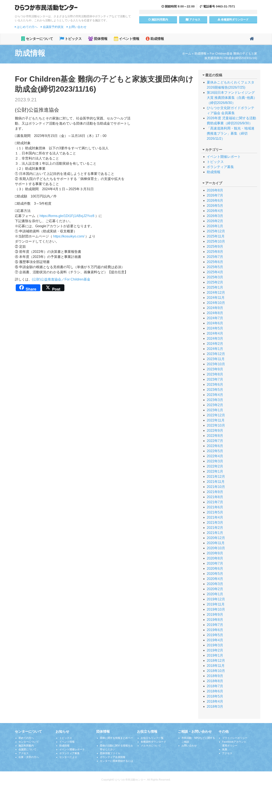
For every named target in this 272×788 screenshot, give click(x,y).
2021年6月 (215, 507)
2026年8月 (215, 190)
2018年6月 (215, 691)
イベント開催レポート (224, 156)
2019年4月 (215, 640)
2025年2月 (215, 282)
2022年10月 (216, 425)
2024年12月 (216, 292)
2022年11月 (216, 420)
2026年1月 (215, 226)
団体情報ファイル (110, 753)
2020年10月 (216, 548)
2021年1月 (215, 533)
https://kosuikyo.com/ (68, 236)
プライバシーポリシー (235, 737)
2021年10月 (216, 487)
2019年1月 (215, 655)
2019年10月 (216, 609)
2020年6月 (215, 568)
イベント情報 (128, 38)
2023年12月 (216, 354)
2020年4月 (215, 579)
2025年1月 (215, 287)
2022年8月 (215, 435)
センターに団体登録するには (116, 760)
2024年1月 (215, 349)
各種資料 (234, 19)
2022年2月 (215, 466)
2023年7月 (215, 379)
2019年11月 (216, 604)
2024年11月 (216, 297)
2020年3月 (215, 584)
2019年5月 (215, 635)
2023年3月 (215, 400)
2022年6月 (215, 446)
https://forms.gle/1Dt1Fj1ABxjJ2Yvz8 (67, 216)
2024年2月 (215, 343)
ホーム (186, 53)
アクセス (194, 19)
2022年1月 (215, 471)
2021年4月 (215, 517)
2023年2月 (215, 405)
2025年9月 (215, 246)
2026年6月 (215, 200)
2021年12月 (216, 476)
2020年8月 (215, 558)
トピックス (73, 38)
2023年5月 (215, 389)
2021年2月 (215, 527)
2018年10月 (216, 671)
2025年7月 (215, 257)
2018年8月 (215, 681)
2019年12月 (216, 599)
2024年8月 (215, 313)
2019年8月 (215, 619)
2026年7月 (215, 195)
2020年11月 (216, 543)
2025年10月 (216, 241)
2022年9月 (215, 430)
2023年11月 (216, 359)
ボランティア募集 (220, 167)
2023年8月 (215, 374)
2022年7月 (215, 441)
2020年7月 (215, 563)
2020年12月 (216, 538)
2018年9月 (215, 676)
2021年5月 (215, 512)
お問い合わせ (77, 27)
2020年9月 (215, 553)
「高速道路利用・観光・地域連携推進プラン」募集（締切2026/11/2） (230, 133)
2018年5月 (215, 696)
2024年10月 (216, 303)
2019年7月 (215, 625)
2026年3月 (215, 216)
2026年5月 (215, 205)
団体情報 (100, 38)
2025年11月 (216, 236)
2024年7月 (215, 318)
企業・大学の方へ (28, 757)
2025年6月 (215, 262)
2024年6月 (215, 323)
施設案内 (159, 19)
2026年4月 (215, 211)
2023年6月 (215, 384)
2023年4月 (215, 395)
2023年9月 (215, 369)
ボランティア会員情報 (112, 757)
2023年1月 (215, 410)
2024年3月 (215, 338)
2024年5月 (215, 328)
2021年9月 (215, 492)
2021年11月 (216, 481)
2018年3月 (215, 706)
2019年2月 (215, 650)
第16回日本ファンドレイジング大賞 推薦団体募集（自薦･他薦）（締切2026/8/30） (232, 98)
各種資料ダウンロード (153, 741)
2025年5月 (215, 267)
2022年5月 (215, 451)
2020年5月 (215, 573)
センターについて (39, 38)
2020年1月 (215, 594)
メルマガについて (151, 745)
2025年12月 (216, 231)
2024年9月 (215, 308)
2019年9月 (215, 614)
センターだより (68, 757)
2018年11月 (216, 665)
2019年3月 (215, 645)
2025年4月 (215, 272)
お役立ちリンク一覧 (152, 737)
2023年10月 (216, 364)
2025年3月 (215, 277)
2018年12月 (216, 660)
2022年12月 (216, 415)
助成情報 (157, 38)
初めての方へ (26, 737)
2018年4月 (215, 701)
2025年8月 (215, 251)
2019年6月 (215, 630)
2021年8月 (215, 497)
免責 (224, 749)
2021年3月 (215, 522)
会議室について (27, 749)
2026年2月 (215, 221)
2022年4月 (215, 456)
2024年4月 (215, 333)
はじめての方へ (27, 27)
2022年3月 (215, 461)
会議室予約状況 (53, 27)
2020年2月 (215, 589)
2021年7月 (215, 502)
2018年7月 (215, 686)
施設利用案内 (26, 745)
